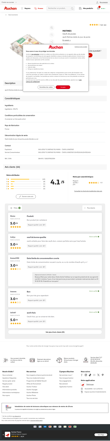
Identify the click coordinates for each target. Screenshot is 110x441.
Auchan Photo (31, 395)
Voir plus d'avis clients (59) (55, 332)
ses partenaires (35, 54)
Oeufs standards (13, 15)
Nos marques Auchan (66, 378)
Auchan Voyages (32, 390)
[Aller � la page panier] (101, 8)
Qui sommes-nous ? (65, 375)
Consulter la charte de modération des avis (88, 191)
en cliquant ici (17, 416)
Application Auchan (65, 387)
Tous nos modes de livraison (36, 378)
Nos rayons (6, 395)
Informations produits (9, 390)
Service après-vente (8, 381)
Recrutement (63, 384)
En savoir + (67, 40)
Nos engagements (65, 381)
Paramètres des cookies (46, 87)
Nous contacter (7, 375)
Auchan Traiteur (32, 387)
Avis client (5, 387)
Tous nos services (32, 398)
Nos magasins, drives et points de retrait (39, 375)
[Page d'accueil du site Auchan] (11, 8)
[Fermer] (3, 435)
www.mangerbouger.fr (36, 420)
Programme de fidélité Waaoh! (37, 381)
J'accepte (62, 87)
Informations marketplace (10, 392)
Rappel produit (7, 384)
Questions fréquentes (9, 378)
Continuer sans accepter (81, 46)
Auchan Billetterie (32, 392)
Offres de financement (34, 384)
